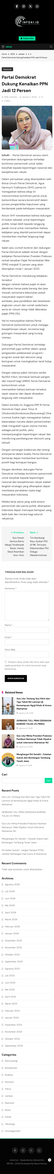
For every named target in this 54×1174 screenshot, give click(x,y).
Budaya (9, 1074)
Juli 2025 (10, 975)
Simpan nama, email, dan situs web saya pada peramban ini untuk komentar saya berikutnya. (27, 665)
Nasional (7, 69)
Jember (9, 1095)
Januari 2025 (12, 1017)
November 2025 (13, 947)
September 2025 (14, 961)
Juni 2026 (10, 898)
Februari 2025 (12, 1010)
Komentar (11, 588)
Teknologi (10, 1124)
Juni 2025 (10, 982)
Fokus (8, 1088)
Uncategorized (12, 1130)
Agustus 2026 (12, 884)
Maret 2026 (11, 919)
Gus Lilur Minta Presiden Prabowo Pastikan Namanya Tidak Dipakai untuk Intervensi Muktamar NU (34, 739)
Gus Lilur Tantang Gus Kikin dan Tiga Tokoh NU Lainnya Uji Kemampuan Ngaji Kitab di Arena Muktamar (26, 800)
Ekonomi (9, 1081)
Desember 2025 (13, 940)
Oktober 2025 (12, 954)
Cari (4, 774)
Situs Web (10, 649)
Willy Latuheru (10, 97)
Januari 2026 (12, 933)
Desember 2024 (13, 1024)
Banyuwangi (11, 1060)
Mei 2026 (10, 905)
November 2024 (13, 1031)
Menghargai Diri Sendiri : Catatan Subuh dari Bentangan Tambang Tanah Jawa (34, 758)
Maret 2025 (11, 1003)
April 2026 (10, 912)
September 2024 (14, 1045)
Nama (9, 625)
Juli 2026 (10, 891)
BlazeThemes (40, 1163)
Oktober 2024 (12, 1038)
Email (8, 637)
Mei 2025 (10, 989)
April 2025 (10, 996)
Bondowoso (11, 1067)
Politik (8, 1116)
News (8, 1110)
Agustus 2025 (12, 968)
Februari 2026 (12, 926)
